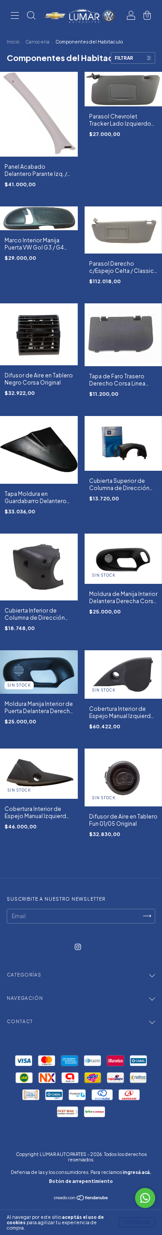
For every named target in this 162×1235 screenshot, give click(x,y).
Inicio (13, 41)
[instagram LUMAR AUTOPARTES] (78, 946)
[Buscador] (31, 16)
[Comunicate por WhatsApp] (145, 1198)
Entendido (137, 1222)
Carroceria (37, 41)
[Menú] (14, 16)
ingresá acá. (137, 1172)
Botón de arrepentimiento (81, 1181)
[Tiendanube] (81, 1199)
